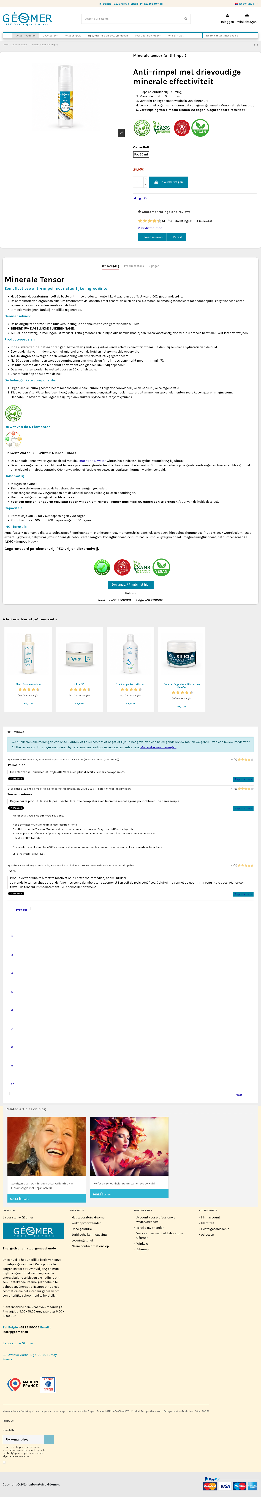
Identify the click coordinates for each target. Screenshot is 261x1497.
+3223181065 (120, 3)
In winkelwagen (172, 182)
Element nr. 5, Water (91, 461)
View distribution (150, 228)
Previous (19, 909)
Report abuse (243, 779)
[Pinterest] (145, 199)
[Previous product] (255, 45)
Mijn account (210, 1217)
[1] (138, 221)
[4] (145, 221)
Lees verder (19, 1198)
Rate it (177, 237)
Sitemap (142, 1249)
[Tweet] (140, 199)
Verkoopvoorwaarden (87, 1223)
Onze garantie (82, 1229)
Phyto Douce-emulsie (28, 684)
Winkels (142, 1244)
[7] (152, 221)
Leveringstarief (82, 1240)
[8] (154, 221)
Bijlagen (154, 266)
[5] (147, 221)
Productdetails (134, 266)
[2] (140, 221)
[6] (150, 221)
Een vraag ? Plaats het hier (130, 584)
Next (241, 1094)
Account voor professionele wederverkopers (155, 1219)
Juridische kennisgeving (89, 1235)
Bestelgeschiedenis (215, 1229)
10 (13, 1084)
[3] (143, 221)
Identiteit (207, 1223)
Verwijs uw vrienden (150, 1228)
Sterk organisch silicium (130, 684)
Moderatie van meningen (158, 747)
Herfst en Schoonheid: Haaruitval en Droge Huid (124, 1183)
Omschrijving (110, 266)
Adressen (207, 1235)
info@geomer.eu (151, 3)
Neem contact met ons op (90, 1246)
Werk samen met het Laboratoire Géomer (159, 1235)
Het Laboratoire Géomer (88, 1217)
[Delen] (135, 199)
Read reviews (153, 237)
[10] (159, 221)
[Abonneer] (49, 1439)
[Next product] (257, 45)
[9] (157, 221)
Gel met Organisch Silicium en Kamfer (182, 686)
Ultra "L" (79, 684)
